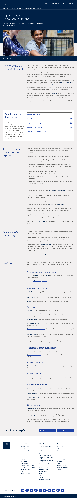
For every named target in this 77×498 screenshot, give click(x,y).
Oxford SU (30, 84)
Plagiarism (30, 310)
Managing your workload (34, 355)
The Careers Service (32, 377)
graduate (46, 275)
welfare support (50, 84)
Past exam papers (32, 334)
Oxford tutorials (41, 221)
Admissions (48, 3)
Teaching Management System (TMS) (37, 323)
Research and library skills (34, 314)
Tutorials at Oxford (32, 319)
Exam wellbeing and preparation (36, 329)
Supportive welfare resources (35, 388)
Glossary (29, 301)
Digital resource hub (32, 408)
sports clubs (60, 204)
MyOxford (55, 93)
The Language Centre (33, 366)
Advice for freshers (32, 292)
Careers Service (54, 200)
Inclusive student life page (39, 254)
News (53, 3)
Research (57, 3)
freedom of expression (45, 244)
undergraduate (38, 275)
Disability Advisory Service (34, 397)
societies (51, 204)
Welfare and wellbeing (33, 393)
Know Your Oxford (32, 297)
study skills (52, 190)
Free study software (32, 340)
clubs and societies (65, 82)
